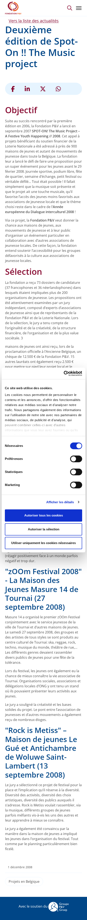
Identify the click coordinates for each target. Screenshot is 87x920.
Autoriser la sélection (43, 529)
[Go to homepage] (13, 8)
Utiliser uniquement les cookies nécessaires (43, 543)
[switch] (76, 458)
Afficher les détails (60, 502)
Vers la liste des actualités (34, 21)
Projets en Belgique (24, 881)
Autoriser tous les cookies (43, 515)
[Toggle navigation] (79, 8)
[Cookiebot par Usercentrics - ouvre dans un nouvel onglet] (63, 373)
